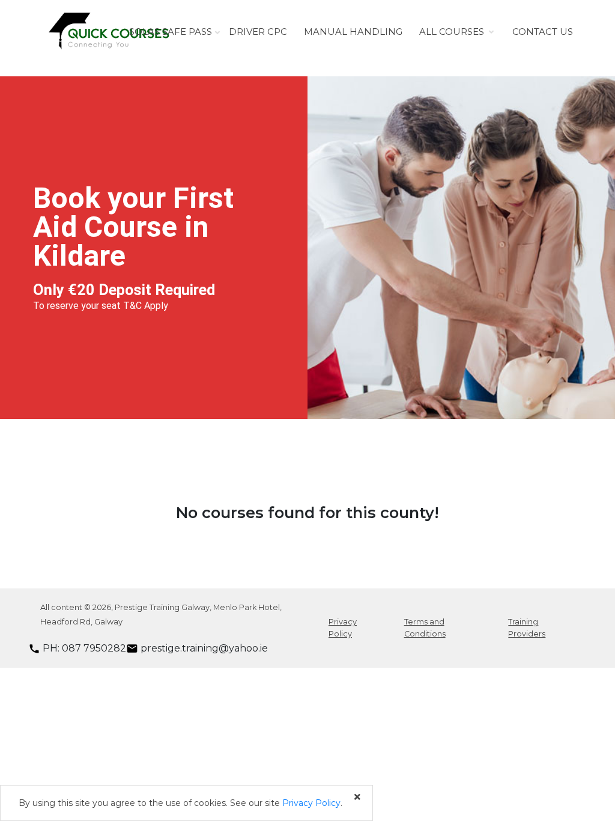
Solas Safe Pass (170, 31)
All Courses (451, 31)
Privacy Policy (343, 627)
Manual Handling (353, 31)
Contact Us (542, 31)
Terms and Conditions (425, 627)
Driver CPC (258, 31)
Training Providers (526, 627)
